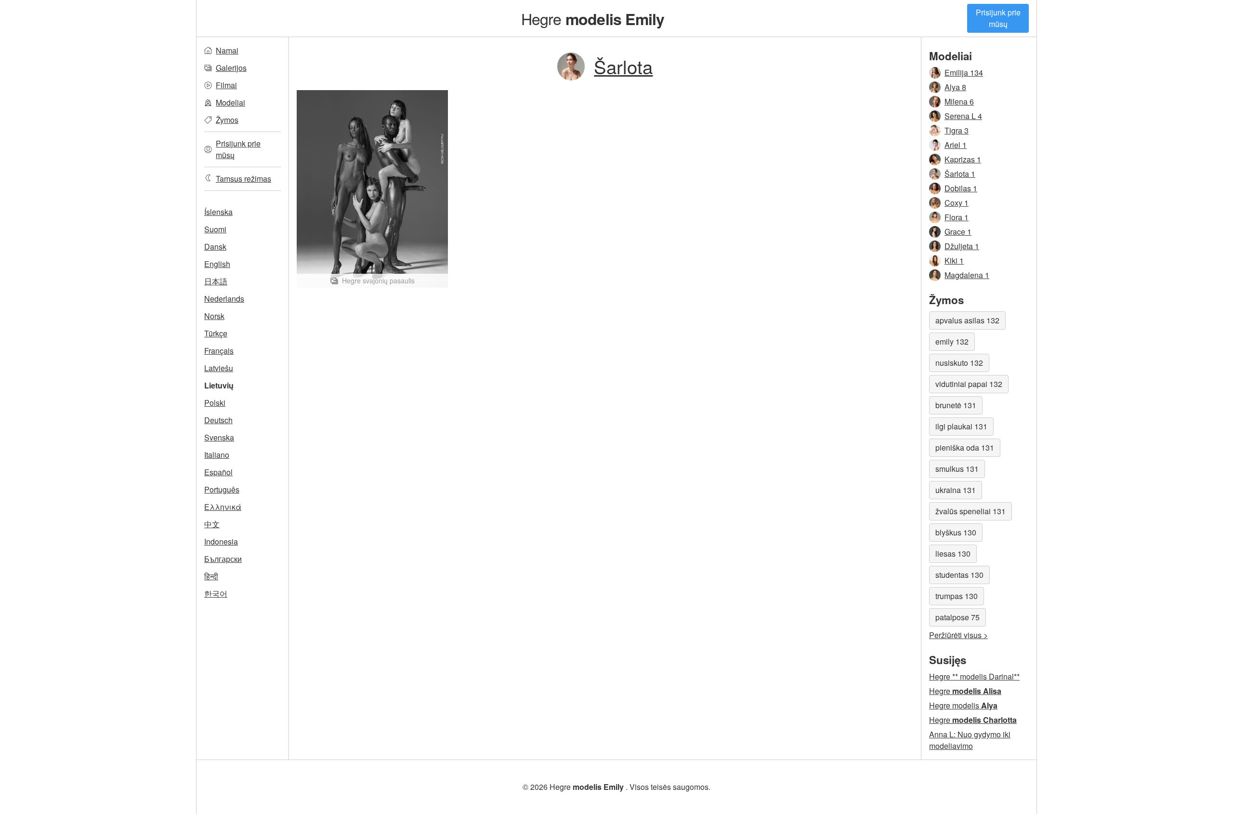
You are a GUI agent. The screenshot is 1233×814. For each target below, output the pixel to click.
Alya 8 (955, 87)
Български (223, 558)
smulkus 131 (957, 468)
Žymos (227, 119)
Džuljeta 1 (961, 246)
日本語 (215, 281)
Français (219, 350)
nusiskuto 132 (959, 362)
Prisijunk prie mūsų (998, 18)
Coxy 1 (956, 202)
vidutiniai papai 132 (968, 383)
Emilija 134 (963, 72)
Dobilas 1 (960, 188)
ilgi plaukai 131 (961, 426)
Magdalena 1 (966, 274)
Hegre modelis (963, 705)
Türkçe (215, 333)
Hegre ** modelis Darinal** (974, 676)
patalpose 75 (957, 617)
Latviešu (218, 368)
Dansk (215, 246)
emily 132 (952, 341)
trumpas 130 (956, 595)
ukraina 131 (955, 489)
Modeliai (230, 102)
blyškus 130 (955, 532)
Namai (227, 50)
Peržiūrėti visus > (958, 635)
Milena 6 (959, 101)
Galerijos (231, 67)
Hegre (593, 18)
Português (221, 489)
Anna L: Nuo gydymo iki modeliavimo (969, 740)
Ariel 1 (955, 144)
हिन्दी (211, 576)
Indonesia (221, 541)
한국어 (215, 593)
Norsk (214, 315)
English (217, 263)
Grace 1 (957, 231)
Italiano (216, 454)
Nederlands (224, 298)
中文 (212, 524)
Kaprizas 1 (962, 159)
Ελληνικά (222, 506)
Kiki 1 (954, 260)
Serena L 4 (963, 115)
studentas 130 (959, 574)
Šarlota (623, 66)
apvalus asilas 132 (967, 320)
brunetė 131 (955, 405)
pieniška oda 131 (964, 447)
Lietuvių (219, 385)
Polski (214, 402)
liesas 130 (953, 553)
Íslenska (218, 211)
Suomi (215, 229)
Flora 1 (956, 217)
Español (218, 472)
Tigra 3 (956, 130)
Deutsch (218, 420)
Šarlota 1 (959, 173)
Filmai (226, 85)
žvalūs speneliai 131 (970, 511)
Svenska (219, 437)
